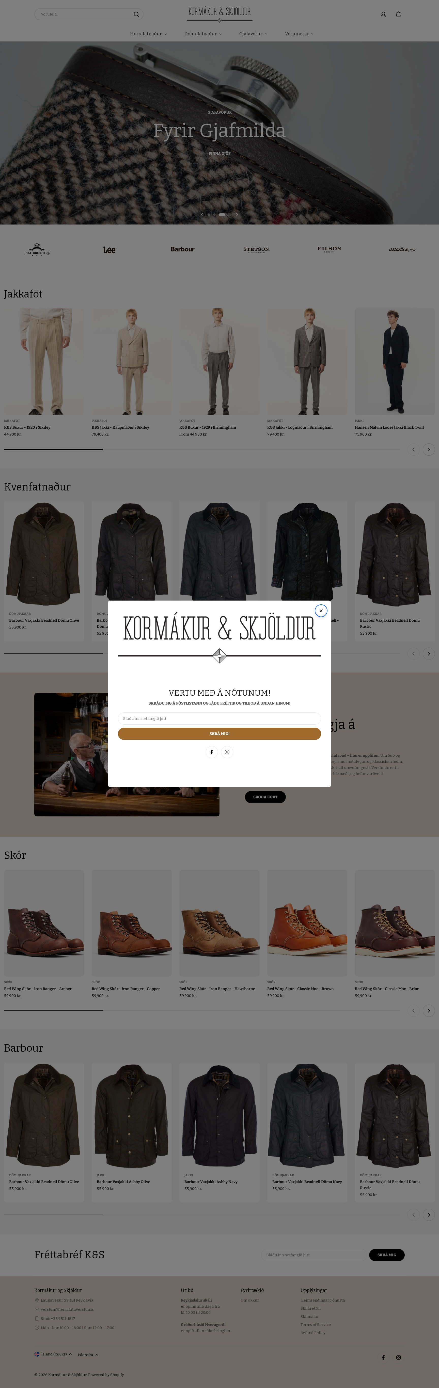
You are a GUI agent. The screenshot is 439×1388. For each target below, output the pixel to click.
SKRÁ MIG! (367, 1359)
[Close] (430, 1273)
